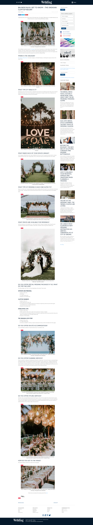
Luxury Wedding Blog (33, 521)
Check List (48, 510)
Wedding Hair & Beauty (35, 512)
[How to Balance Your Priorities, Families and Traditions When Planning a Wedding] (67, 167)
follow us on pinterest (67, 35)
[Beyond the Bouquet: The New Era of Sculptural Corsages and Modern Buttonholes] (67, 140)
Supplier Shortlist (65, 69)
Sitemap (63, 512)
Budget (48, 511)
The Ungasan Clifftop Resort (23, 57)
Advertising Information (64, 510)
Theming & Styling (20, 512)
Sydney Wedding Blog (40, 521)
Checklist (61, 68)
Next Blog (55, 502)
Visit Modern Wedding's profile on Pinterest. (67, 77)
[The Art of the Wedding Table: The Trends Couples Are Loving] (67, 194)
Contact (63, 511)
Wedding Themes (35, 510)
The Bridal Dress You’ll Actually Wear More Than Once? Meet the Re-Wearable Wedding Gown (67, 96)
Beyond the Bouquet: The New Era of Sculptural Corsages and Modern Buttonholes (67, 150)
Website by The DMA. (45, 519)
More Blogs (62, 244)
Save (22, 21)
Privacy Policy (30, 520)
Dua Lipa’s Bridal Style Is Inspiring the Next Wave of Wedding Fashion (66, 123)
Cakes (19, 510)
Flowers (19, 511)
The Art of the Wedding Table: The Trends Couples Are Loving (67, 203)
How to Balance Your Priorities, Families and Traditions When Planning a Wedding (66, 176)
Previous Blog (21, 502)
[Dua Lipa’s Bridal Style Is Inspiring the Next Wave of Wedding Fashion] (67, 114)
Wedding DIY (34, 511)
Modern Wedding (18, 520)
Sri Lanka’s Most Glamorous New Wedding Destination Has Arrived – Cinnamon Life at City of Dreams (66, 229)
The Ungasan (32, 49)
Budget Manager (66, 68)
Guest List (70, 68)
